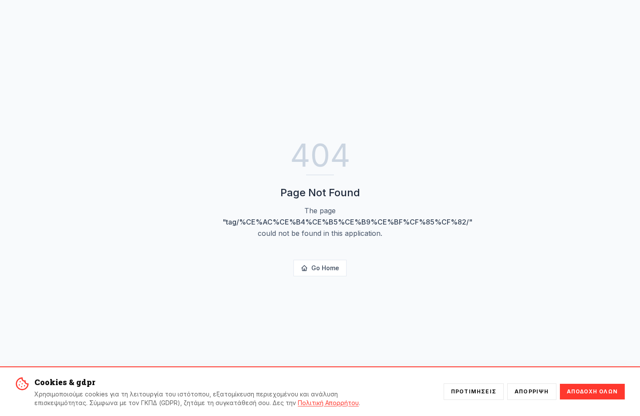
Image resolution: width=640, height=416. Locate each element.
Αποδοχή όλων (592, 391)
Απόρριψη (532, 391)
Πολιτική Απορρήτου (328, 402)
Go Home (325, 268)
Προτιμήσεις (473, 391)
